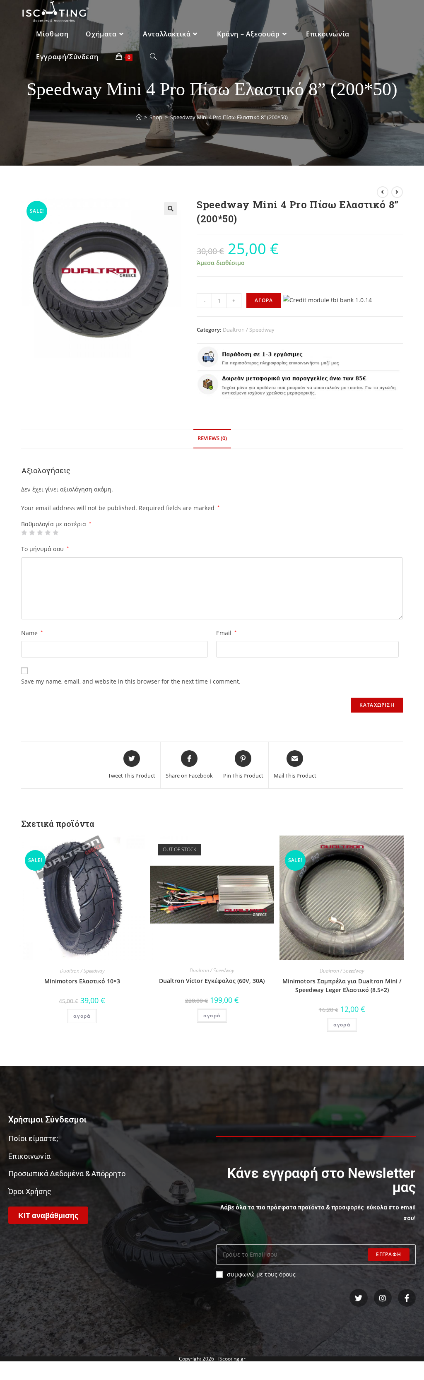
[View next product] (397, 192)
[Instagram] (383, 1298)
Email (226, 633)
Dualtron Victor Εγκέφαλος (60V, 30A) (212, 981)
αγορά (82, 1015)
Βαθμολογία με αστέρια (56, 524)
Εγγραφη (388, 1254)
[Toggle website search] (153, 57)
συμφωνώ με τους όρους (261, 1274)
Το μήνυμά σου (45, 549)
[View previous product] (382, 192)
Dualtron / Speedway (249, 329)
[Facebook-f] (407, 1298)
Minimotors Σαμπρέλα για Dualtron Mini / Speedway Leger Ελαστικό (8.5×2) (341, 985)
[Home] (139, 117)
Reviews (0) (212, 438)
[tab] (212, 438)
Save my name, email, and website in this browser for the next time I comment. (131, 681)
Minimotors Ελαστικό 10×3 (82, 981)
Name (32, 633)
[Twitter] (358, 1298)
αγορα (264, 300)
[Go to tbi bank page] (327, 300)
